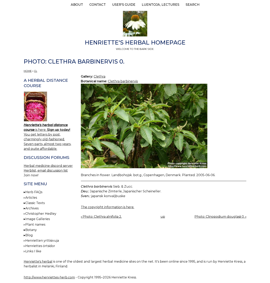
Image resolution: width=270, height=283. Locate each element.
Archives (32, 208)
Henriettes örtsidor (40, 246)
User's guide (123, 5)
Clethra (99, 76)
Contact (97, 5)
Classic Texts (35, 203)
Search (192, 5)
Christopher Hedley (40, 214)
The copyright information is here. (107, 207)
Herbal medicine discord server (48, 166)
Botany (31, 230)
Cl (35, 70)
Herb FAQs (33, 192)
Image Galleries (37, 219)
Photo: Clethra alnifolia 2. (101, 216)
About (77, 5)
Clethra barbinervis (123, 81)
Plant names (35, 224)
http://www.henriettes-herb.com (49, 277)
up (162, 216)
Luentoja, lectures (160, 5)
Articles (31, 197)
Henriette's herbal (38, 261)
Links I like (33, 251)
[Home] (135, 24)
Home (28, 70)
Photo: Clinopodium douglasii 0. (220, 216)
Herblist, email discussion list (46, 170)
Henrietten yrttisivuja (42, 240)
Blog (29, 235)
